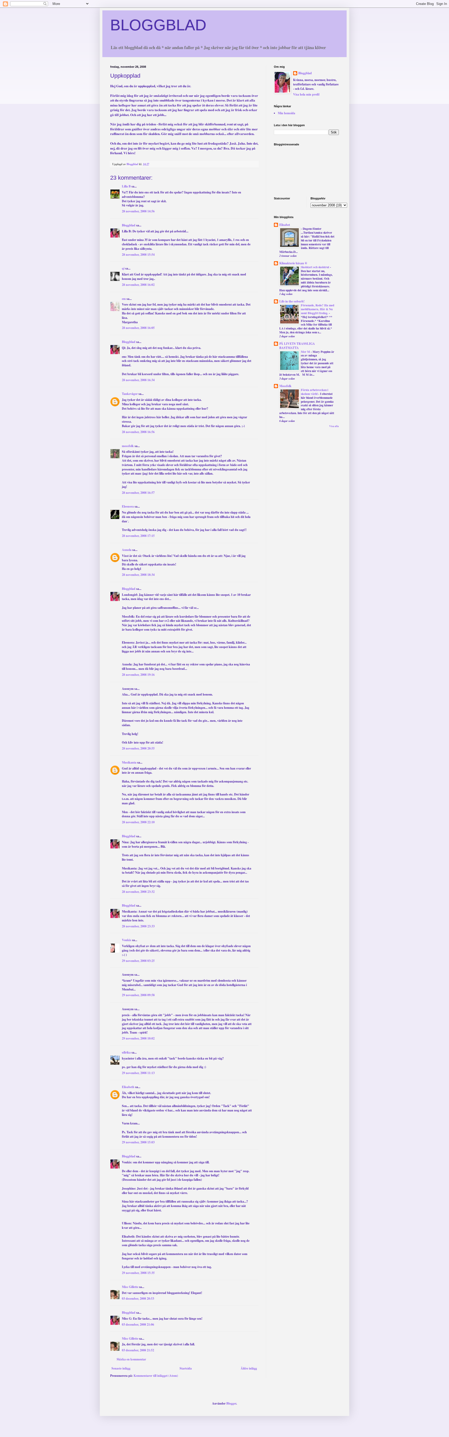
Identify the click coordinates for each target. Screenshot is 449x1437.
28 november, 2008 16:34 (138, 380)
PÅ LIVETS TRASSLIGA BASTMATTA (297, 345)
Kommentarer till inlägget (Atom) (156, 1375)
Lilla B (126, 186)
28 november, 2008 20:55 (138, 748)
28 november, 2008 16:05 (138, 328)
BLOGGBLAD (158, 25)
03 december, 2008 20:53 (138, 1298)
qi (123, 268)
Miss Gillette (130, 1287)
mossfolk (128, 446)
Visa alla (334, 426)
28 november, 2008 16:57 (138, 492)
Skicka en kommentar (131, 1359)
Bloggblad (128, 225)
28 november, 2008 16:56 (138, 432)
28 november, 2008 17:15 (138, 536)
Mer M (306, 351)
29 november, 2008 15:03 (138, 1142)
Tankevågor (130, 394)
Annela (126, 550)
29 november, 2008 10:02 (138, 1038)
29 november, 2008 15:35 (138, 1273)
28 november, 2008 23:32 (138, 891)
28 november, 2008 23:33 (138, 926)
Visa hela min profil (306, 94)
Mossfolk (285, 386)
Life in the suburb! (292, 301)
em (124, 298)
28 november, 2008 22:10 (138, 822)
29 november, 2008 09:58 (138, 995)
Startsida (186, 1368)
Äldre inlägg (249, 1368)
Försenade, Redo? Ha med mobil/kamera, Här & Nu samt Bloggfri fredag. (317, 309)
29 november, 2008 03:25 (138, 961)
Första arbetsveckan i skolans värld (314, 392)
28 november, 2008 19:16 (138, 674)
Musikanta (129, 762)
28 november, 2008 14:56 (138, 211)
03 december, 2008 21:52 (138, 1350)
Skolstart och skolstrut (315, 267)
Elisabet (284, 224)
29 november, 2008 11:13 (138, 1073)
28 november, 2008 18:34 (138, 574)
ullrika (126, 1052)
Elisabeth (128, 1087)
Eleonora (128, 506)
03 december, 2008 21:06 (138, 1324)
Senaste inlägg (120, 1368)
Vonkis (126, 940)
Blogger (231, 1403)
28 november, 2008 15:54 (138, 254)
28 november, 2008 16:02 (138, 284)
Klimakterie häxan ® (293, 263)
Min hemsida (286, 113)
